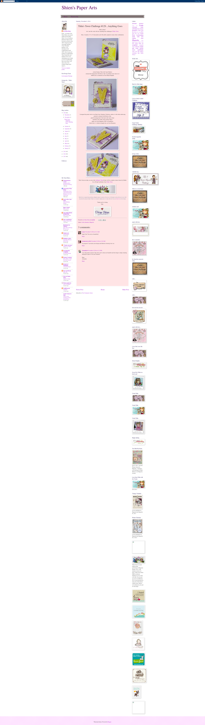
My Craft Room (67, 271)
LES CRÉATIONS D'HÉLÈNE (67, 213)
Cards (83, 222)
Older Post (125, 290)
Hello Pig (65, 272)
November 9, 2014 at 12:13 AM (92, 232)
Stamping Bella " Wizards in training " (67, 183)
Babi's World (66, 207)
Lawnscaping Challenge (67, 76)
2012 (64, 154)
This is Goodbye (66, 284)
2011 (64, 156)
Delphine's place (67, 238)
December (67, 115)
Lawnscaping (139, 35)
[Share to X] (102, 220)
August (66, 131)
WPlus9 (133, 54)
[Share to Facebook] (103, 220)
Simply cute (66, 233)
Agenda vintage (66, 279)
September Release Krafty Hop (67, 240)
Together (65, 289)
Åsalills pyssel (66, 288)
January (66, 148)
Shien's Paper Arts (79, 7)
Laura (83, 232)
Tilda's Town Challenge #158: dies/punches (67, 298)
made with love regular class (137, 37)
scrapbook (134, 45)
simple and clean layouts (137, 47)
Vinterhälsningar (67, 266)
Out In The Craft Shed (67, 200)
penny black (138, 43)
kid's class (137, 33)
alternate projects (137, 23)
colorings (134, 27)
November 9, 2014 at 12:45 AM (98, 241)
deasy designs (140, 29)
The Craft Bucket (67, 219)
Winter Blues (66, 234)
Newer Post (79, 290)
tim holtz (140, 53)
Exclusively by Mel (86, 241)
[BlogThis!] (100, 220)
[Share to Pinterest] (105, 220)
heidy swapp (138, 32)
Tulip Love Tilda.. (67, 246)
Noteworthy (74, 17)
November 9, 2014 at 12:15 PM (95, 250)
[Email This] (99, 220)
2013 (64, 151)
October (67, 126)
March (66, 143)
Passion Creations (67, 257)
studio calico (134, 51)
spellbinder (140, 50)
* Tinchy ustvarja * (68, 245)
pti (142, 43)
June (66, 136)
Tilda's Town (115, 31)
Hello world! (66, 208)
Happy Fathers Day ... (68, 221)
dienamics (87, 222)
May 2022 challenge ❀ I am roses (67, 228)
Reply (83, 236)
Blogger (109, 722)
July (66, 133)
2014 (64, 112)
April (66, 141)
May (66, 138)
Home (66, 17)
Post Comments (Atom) (87, 293)
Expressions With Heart (67, 189)
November (67, 117)
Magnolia (92, 222)
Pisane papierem (67, 283)
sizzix (133, 50)
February (67, 146)
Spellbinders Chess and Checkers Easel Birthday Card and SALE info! (67, 193)
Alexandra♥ (85, 250)
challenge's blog (99, 180)
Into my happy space (66, 276)
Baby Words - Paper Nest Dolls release (67, 259)
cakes (133, 25)
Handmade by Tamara (66, 225)
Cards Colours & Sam (67, 294)
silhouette (137, 46)
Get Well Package (67, 253)
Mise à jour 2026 (67, 215)
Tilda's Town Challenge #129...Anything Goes (68, 121)
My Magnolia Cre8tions (66, 251)
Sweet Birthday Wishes (66, 202)
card (136, 25)
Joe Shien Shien (67, 31)
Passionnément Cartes (66, 181)
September (67, 128)
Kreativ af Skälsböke (65, 264)
